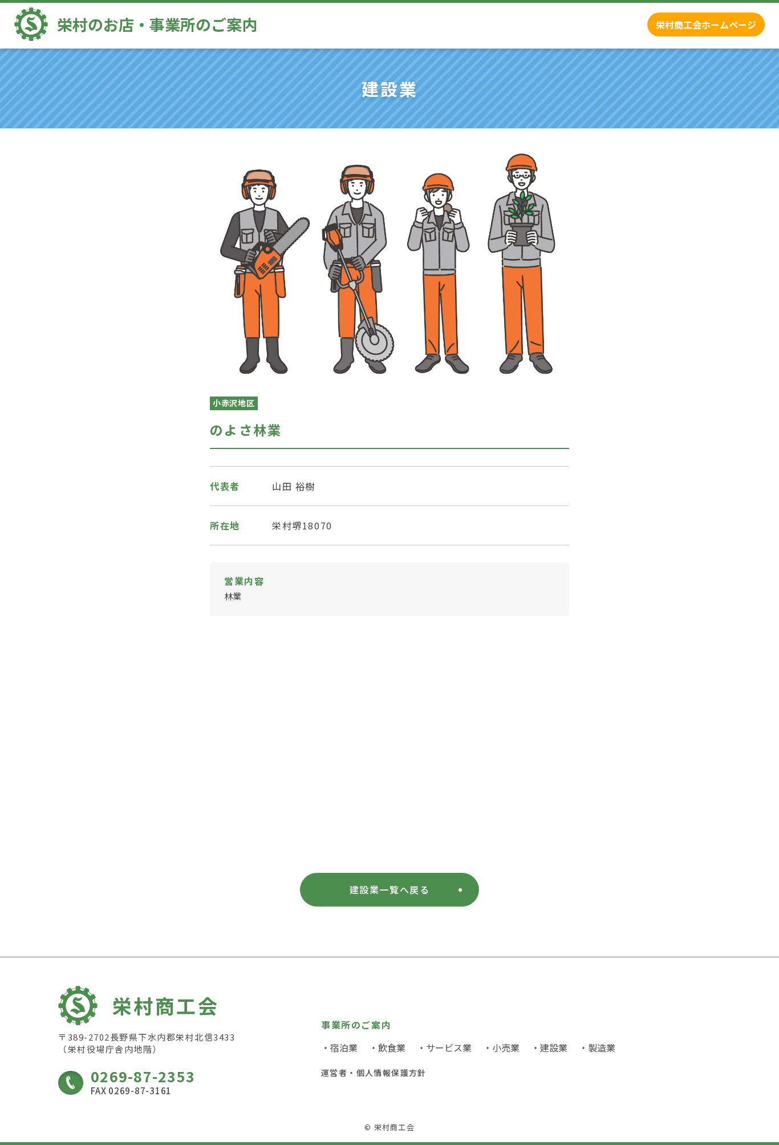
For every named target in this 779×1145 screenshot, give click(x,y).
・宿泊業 (339, 1047)
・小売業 (501, 1047)
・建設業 (549, 1047)
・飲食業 (387, 1047)
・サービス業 (444, 1047)
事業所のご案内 (356, 1025)
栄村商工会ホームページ (706, 24)
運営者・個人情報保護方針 (374, 1072)
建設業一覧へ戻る (390, 889)
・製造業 (597, 1047)
